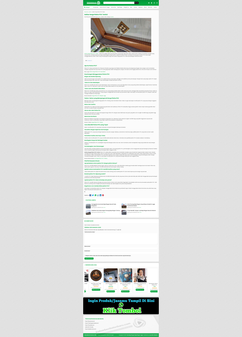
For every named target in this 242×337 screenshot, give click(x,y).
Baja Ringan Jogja (139, 335)
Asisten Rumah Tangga (105, 7)
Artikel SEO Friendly (89, 327)
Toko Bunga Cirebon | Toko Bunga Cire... (150, 284)
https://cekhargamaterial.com (92, 323)
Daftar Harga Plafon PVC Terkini (96, 15)
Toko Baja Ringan (130, 335)
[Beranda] (149, 3)
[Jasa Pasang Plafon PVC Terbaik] (106, 275)
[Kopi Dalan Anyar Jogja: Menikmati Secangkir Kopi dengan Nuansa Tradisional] (92, 275)
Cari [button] (137, 2)
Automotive (113, 7)
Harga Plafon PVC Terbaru (97, 122)
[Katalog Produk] (151, 3)
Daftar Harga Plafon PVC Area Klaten (97, 71)
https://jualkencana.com (90, 329)
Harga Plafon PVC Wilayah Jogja (99, 95)
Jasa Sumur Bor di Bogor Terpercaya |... (121, 284)
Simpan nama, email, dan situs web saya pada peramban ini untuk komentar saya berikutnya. (108, 255)
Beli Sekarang (92, 289)
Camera (135, 7)
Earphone (141, 7)
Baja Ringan (119, 7)
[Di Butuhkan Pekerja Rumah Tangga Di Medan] (136, 275)
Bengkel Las (126, 7)
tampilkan (89, 60)
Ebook (145, 7)
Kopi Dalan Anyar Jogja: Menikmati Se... (92, 284)
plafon (112, 16)
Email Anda (87, 251)
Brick (131, 7)
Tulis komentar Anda (89, 232)
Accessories (95, 7)
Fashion (155, 7)
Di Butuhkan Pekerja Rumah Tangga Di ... (136, 284)
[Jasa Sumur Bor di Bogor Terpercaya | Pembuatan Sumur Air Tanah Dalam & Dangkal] (121, 275)
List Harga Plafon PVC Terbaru (100, 158)
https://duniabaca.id (89, 325)
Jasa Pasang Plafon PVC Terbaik (106, 284)
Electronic (150, 7)
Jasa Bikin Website (153, 335)
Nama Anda (87, 246)
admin (99, 16)
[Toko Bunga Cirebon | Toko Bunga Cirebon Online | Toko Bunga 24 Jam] (150, 275)
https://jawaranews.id (90, 321)
